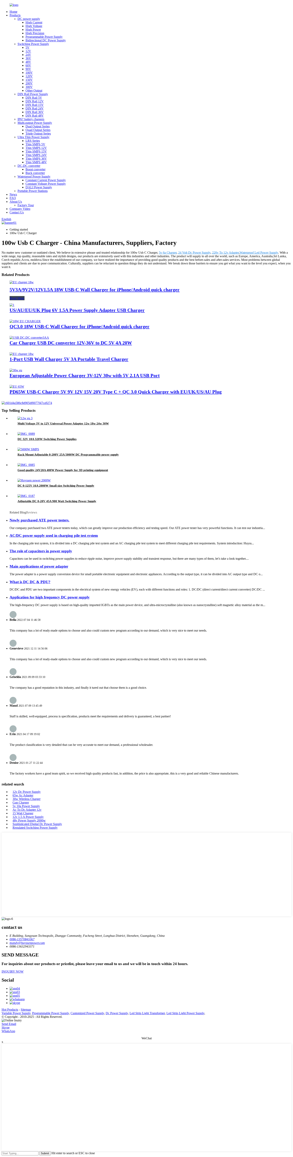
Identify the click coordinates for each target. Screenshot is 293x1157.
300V (29, 87)
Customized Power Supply (87, 1013)
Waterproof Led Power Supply (259, 252)
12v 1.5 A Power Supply (28, 817)
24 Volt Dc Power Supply (194, 252)
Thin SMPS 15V (36, 151)
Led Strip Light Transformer (147, 1013)
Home (13, 11)
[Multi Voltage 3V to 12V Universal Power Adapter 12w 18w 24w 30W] (25, 418)
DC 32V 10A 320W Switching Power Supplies (47, 439)
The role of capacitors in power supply (41, 551)
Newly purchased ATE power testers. (39, 520)
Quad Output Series (38, 130)
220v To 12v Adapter (225, 252)
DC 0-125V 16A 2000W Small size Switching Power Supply (56, 485)
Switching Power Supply (33, 44)
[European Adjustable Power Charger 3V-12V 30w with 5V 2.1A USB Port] (16, 370)
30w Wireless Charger (26, 799)
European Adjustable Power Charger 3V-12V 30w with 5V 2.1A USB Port (85, 375)
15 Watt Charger (23, 813)
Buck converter (35, 173)
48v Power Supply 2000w (29, 820)
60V (28, 65)
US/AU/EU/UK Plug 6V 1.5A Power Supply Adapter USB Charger (77, 310)
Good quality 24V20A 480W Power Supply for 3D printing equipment (63, 470)
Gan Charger (21, 802)
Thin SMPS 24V (36, 155)
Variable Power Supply (16, 1013)
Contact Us (17, 212)
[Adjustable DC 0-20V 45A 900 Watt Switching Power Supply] (26, 496)
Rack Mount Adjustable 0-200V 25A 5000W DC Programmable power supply (68, 454)
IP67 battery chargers (31, 119)
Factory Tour (26, 205)
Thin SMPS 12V (36, 148)
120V (29, 76)
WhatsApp (8, 1031)
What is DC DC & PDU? (30, 582)
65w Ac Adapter (23, 795)
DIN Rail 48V (35, 115)
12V (28, 51)
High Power (33, 29)
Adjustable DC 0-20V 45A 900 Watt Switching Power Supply (57, 501)
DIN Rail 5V (34, 97)
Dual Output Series (38, 126)
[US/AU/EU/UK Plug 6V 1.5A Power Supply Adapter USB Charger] (12, 305)
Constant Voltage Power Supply (46, 183)
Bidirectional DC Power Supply (46, 40)
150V (29, 79)
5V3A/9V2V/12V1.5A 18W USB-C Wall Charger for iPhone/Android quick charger (95, 289)
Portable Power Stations (33, 191)
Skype (6, 1027)
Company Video (20, 208)
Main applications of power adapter (39, 566)
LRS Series (33, 140)
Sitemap (26, 1009)
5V (27, 47)
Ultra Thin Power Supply (33, 137)
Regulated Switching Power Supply (35, 827)
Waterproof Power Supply (34, 176)
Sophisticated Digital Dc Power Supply (37, 824)
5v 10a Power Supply (26, 806)
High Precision (35, 33)
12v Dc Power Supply (27, 791)
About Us (16, 201)
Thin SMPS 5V (35, 144)
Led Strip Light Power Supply (185, 1013)
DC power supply (29, 19)
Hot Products (10, 1009)
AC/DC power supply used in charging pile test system (54, 535)
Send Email (9, 1024)
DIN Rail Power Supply (33, 94)
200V (29, 83)
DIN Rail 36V (35, 112)
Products (15, 15)
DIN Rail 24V (35, 108)
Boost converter (35, 169)
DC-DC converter (29, 165)
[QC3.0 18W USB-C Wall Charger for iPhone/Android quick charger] (25, 321)
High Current (34, 22)
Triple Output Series (38, 133)
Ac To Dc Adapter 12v (27, 809)
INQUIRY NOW (13, 971)
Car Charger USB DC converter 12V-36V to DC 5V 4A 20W (71, 342)
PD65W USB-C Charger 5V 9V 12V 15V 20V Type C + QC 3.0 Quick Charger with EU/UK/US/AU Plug (116, 391)
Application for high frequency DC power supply (50, 597)
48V (28, 62)
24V (28, 54)
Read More (17, 298)
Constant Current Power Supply (46, 180)
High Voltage (34, 26)
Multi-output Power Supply (35, 122)
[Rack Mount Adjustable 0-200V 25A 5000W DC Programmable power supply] (28, 449)
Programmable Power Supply (44, 36)
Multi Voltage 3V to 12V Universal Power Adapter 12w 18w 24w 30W (63, 423)
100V (29, 72)
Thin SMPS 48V (36, 162)
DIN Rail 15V (35, 105)
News (13, 194)
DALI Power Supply (39, 187)
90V (28, 69)
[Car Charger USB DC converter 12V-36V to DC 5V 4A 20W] (29, 337)
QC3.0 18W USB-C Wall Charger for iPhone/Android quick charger (79, 326)
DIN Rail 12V (35, 101)
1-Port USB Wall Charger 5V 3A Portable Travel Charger (69, 359)
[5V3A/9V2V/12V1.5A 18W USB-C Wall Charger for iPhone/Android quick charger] (22, 282)
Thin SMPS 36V (36, 158)
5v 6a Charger (168, 252)
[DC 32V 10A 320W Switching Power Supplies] (26, 433)
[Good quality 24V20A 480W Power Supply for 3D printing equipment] (26, 465)
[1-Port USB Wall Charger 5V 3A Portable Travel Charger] (22, 354)
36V (28, 58)
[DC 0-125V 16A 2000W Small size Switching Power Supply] (34, 480)
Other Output (34, 90)
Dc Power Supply (117, 1013)
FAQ (13, 198)
